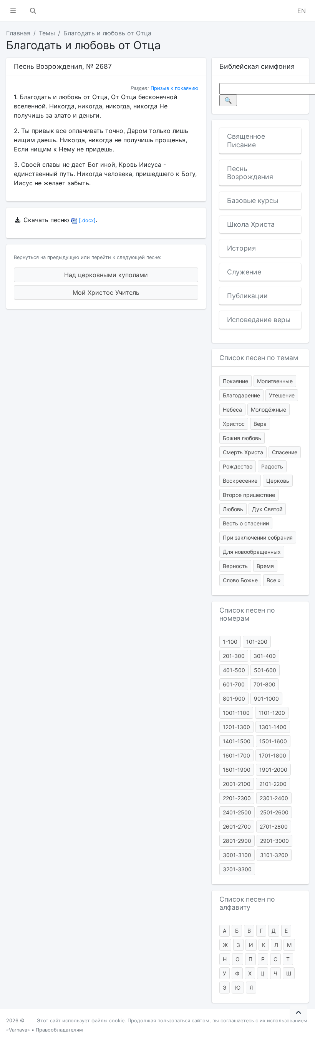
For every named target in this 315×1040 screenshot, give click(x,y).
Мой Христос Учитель (106, 292)
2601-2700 (237, 826)
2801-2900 (237, 840)
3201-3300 (237, 869)
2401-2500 (237, 812)
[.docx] (86, 220)
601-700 (234, 684)
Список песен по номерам (247, 614)
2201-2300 (237, 798)
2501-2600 (274, 812)
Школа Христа (251, 224)
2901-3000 (274, 840)
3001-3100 (237, 855)
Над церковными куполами (106, 275)
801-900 (234, 698)
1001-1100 (236, 712)
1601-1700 (236, 755)
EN (301, 11)
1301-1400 (273, 727)
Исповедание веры (258, 320)
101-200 (256, 641)
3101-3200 (274, 855)
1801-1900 (236, 769)
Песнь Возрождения (250, 172)
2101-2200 (273, 784)
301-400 (265, 656)
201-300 (234, 656)
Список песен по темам (258, 358)
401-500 (234, 670)
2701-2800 (274, 826)
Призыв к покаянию (174, 88)
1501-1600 (273, 741)
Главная (18, 33)
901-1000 (266, 698)
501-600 (265, 670)
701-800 (264, 684)
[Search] (33, 10)
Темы (47, 33)
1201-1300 (236, 727)
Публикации (247, 296)
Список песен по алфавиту (247, 903)
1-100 (230, 641)
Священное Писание (246, 140)
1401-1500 (236, 741)
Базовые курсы (252, 200)
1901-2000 (273, 769)
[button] (13, 10)
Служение (244, 272)
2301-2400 (274, 798)
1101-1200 (272, 712)
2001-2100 (236, 784)
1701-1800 (272, 755)
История (241, 248)
